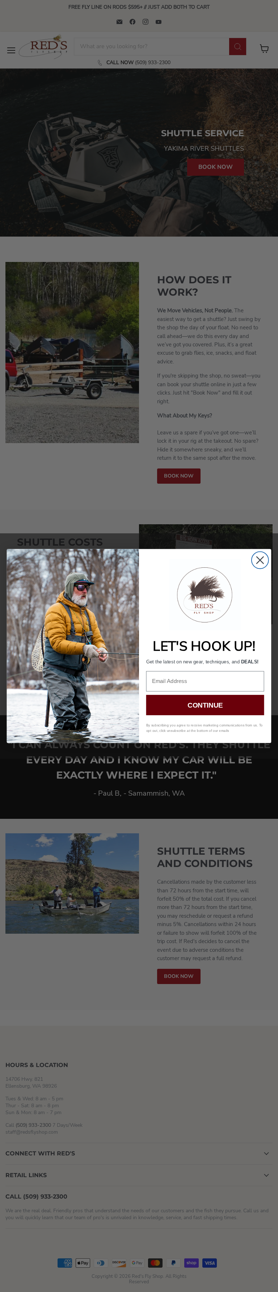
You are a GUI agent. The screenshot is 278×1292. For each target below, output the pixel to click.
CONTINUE (205, 705)
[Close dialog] (260, 560)
